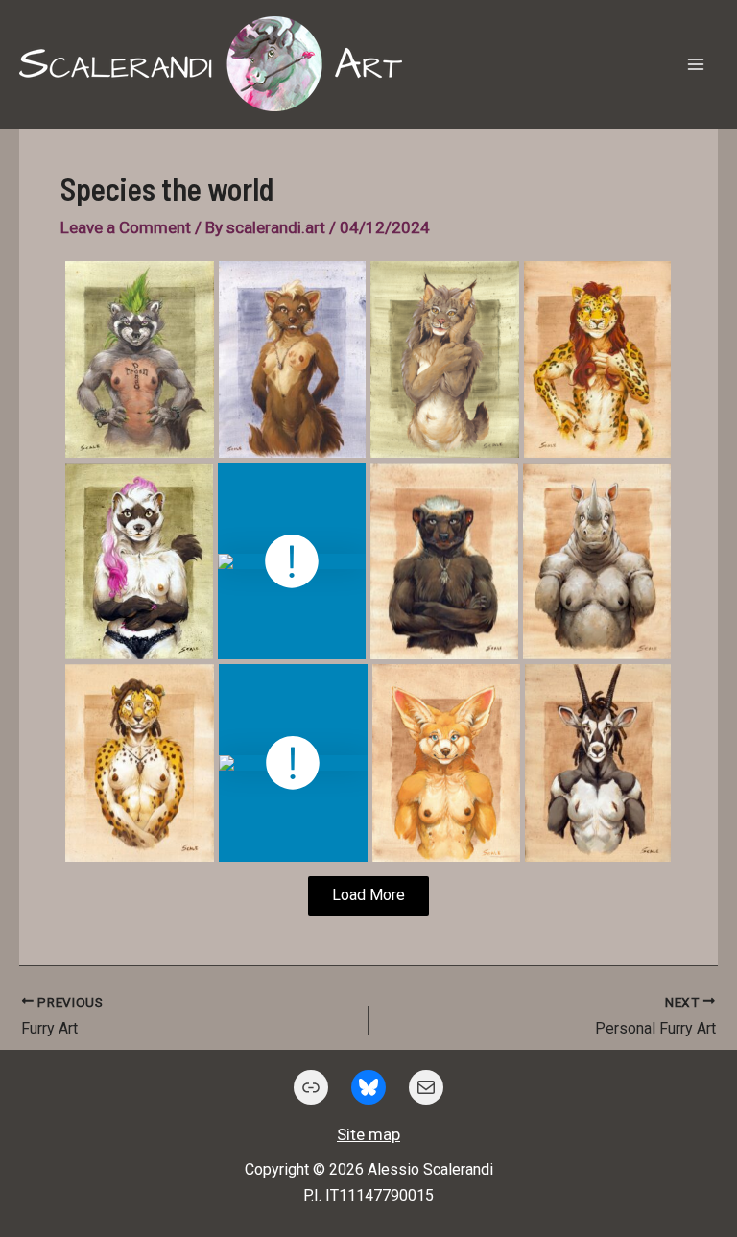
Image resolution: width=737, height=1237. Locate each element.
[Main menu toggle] (697, 64)
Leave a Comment (125, 227)
